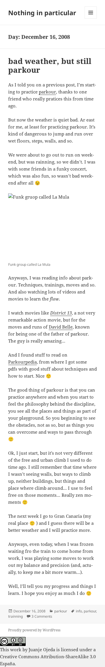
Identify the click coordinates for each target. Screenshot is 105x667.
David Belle (61, 327)
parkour (47, 92)
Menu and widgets (91, 18)
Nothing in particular (42, 12)
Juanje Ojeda (42, 649)
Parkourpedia (22, 362)
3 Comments (42, 616)
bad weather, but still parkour (49, 65)
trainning (15, 616)
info (79, 611)
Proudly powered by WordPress (34, 630)
